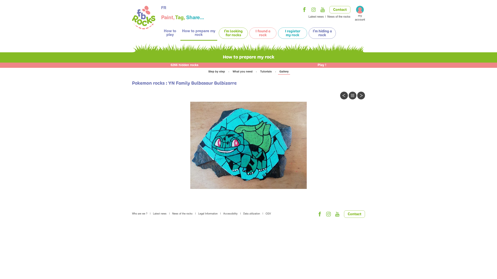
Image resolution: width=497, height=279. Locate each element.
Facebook (304, 10)
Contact (340, 10)
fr (163, 8)
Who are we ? (139, 214)
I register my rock (292, 33)
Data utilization (251, 214)
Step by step (216, 72)
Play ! (322, 65)
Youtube (323, 10)
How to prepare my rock (198, 33)
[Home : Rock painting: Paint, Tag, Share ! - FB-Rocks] (143, 18)
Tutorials (266, 72)
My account (360, 18)
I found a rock (262, 33)
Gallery (284, 72)
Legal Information (208, 214)
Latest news (316, 17)
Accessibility (230, 214)
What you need (243, 72)
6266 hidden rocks (184, 65)
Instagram (313, 10)
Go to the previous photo (344, 95)
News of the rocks (338, 17)
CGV (268, 214)
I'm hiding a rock (322, 33)
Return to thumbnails (352, 95)
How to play (170, 33)
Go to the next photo (361, 95)
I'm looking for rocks (233, 33)
